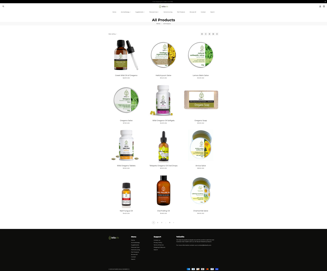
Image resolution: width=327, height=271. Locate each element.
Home (114, 12)
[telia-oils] (163, 6)
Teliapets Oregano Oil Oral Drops (163, 166)
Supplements (139, 12)
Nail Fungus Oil (126, 211)
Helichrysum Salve (163, 75)
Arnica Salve (201, 166)
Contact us (157, 240)
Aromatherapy (125, 12)
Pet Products (181, 12)
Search (212, 12)
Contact (203, 12)
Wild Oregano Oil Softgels (163, 120)
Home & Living (168, 12)
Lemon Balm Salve (201, 75)
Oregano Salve (126, 120)
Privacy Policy (158, 242)
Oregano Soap (200, 120)
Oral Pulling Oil (163, 211)
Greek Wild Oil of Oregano (126, 75)
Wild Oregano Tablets (126, 166)
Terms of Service (159, 245)
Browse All (193, 12)
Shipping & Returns (159, 247)
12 (169, 222)
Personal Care (153, 12)
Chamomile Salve (200, 211)
